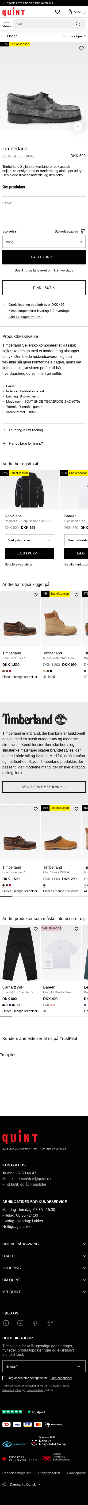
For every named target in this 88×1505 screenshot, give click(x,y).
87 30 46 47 (26, 1173)
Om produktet (13, 187)
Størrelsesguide (66, 231)
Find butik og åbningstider (24, 1184)
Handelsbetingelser (16, 1473)
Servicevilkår (35, 1390)
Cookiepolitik (76, 1473)
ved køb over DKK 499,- (37, 304)
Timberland (14, 149)
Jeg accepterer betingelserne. (28, 1378)
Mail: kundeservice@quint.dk (26, 1179)
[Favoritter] (57, 12)
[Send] (78, 1366)
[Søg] (79, 24)
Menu (6, 26)
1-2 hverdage (39, 311)
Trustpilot (7, 1055)
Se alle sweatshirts (18, 564)
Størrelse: (9, 231)
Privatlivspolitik (11, 1390)
